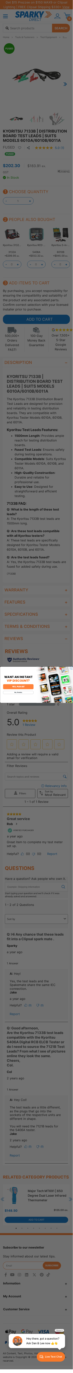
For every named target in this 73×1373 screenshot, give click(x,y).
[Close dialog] (71, 668)
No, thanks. (18, 692)
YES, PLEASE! (18, 686)
